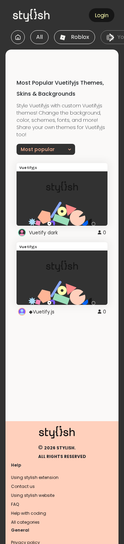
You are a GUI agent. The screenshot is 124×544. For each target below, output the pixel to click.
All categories (25, 522)
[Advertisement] (65, 58)
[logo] (43, 15)
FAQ (15, 504)
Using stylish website (32, 495)
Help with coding (28, 513)
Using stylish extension (35, 477)
